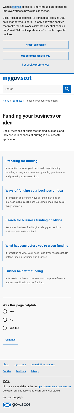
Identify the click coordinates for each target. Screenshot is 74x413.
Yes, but (14, 328)
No (11, 319)
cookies (17, 6)
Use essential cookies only (35, 55)
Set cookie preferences (35, 64)
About (6, 364)
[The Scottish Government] (16, 404)
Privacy (35, 371)
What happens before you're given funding (37, 246)
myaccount (20, 364)
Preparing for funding (22, 161)
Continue (10, 339)
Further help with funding (24, 271)
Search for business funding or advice (34, 220)
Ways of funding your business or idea (34, 190)
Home (6, 100)
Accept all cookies (36, 44)
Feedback (21, 371)
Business (17, 100)
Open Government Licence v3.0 (54, 386)
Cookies (7, 371)
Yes (12, 311)
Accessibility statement (43, 364)
